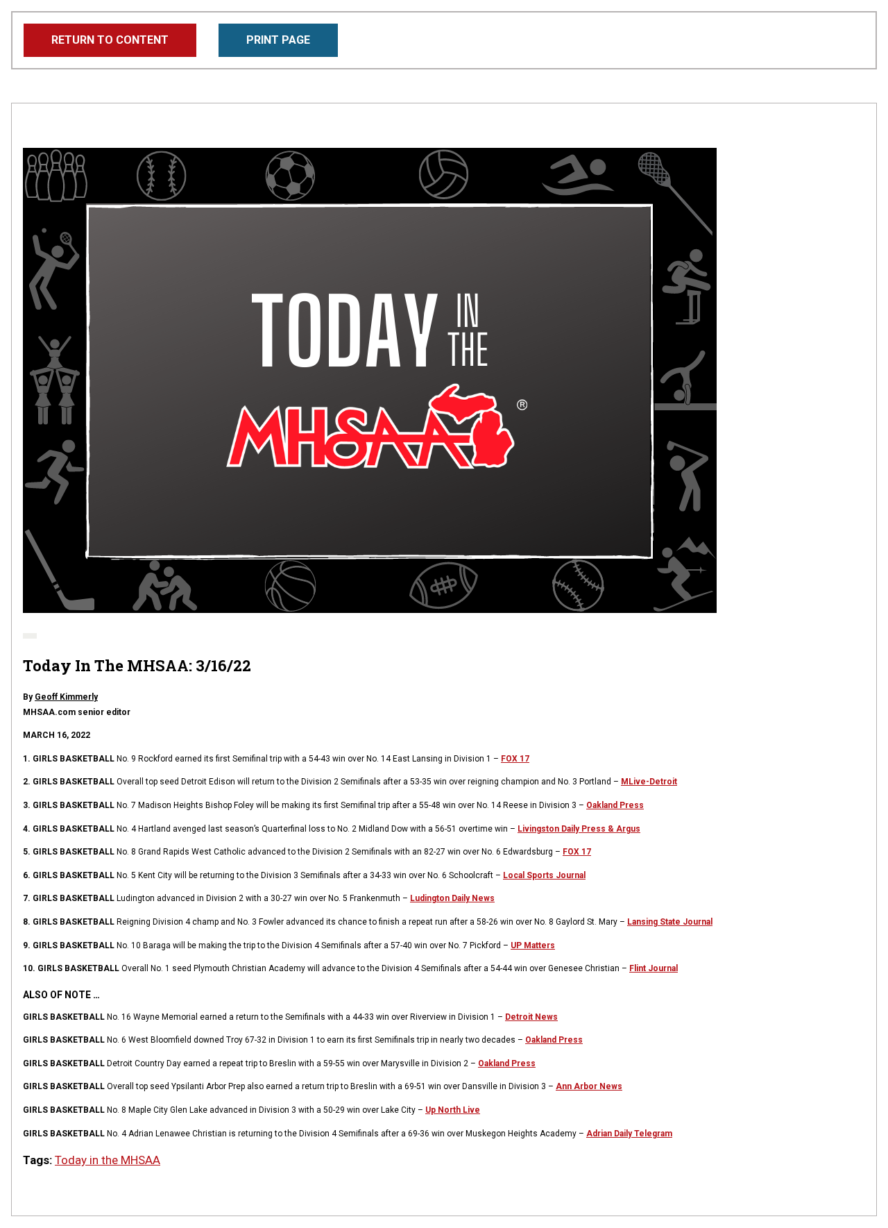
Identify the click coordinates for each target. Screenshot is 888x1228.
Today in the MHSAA (107, 1160)
